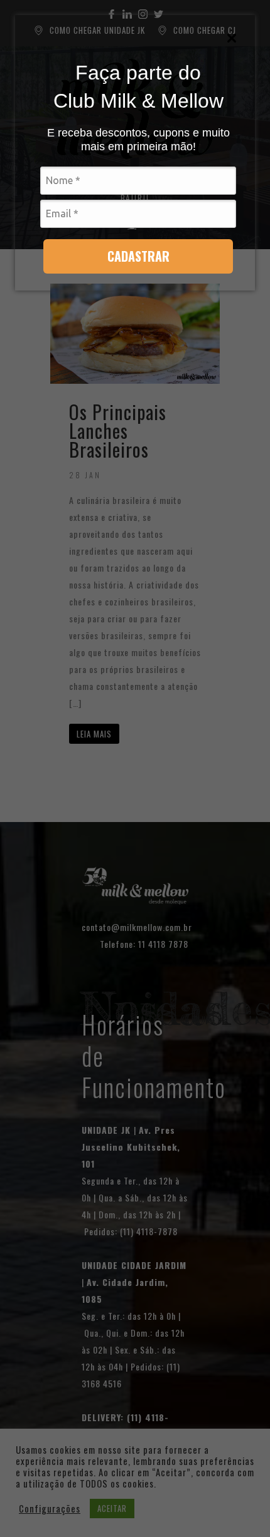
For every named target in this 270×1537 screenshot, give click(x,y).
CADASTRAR (138, 256)
